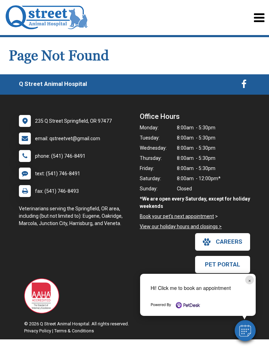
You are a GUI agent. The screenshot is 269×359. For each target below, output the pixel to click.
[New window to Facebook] (244, 85)
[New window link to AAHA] (43, 295)
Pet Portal (222, 264)
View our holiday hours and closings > (181, 226)
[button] (245, 330)
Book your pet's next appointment (177, 216)
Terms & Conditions (74, 330)
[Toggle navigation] (259, 18)
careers (229, 241)
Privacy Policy (37, 330)
